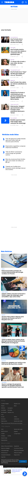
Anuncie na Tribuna (18, 448)
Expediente (16, 446)
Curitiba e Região (5, 403)
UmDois (3, 433)
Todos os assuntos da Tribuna (7, 423)
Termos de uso (4, 452)
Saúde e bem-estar (18, 421)
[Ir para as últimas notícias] (22, 2)
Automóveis (16, 419)
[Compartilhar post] (22, 44)
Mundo (2, 416)
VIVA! (2, 429)
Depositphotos (4, 440)
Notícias (14, 7)
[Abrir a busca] (25, 2)
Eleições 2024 (17, 403)
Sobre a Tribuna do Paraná (7, 446)
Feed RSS (3, 457)
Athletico (3, 435)
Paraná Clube (4, 438)
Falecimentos (4, 421)
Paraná (2, 405)
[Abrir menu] (2, 2)
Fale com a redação (5, 448)
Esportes (16, 431)
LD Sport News (17, 433)
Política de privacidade (19, 450)
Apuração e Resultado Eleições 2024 (11, 410)
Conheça (23, 461)
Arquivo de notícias (18, 423)
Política (15, 416)
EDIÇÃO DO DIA (4, 431)
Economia (3, 419)
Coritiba (9, 435)
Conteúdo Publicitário (5, 454)
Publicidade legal (5, 450)
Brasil (15, 405)
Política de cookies (18, 452)
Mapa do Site (17, 454)
